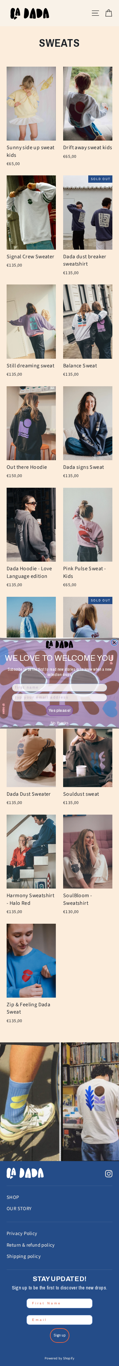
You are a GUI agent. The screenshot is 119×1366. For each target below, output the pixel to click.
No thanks (59, 723)
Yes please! (60, 710)
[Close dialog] (114, 642)
